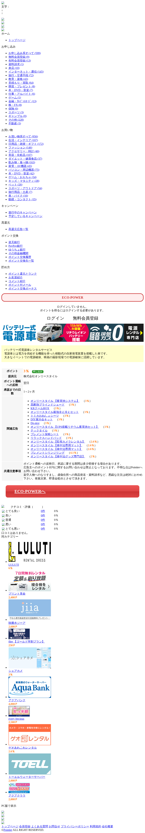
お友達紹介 (15, 277)
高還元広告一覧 (18, 229)
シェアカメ (15, 670)
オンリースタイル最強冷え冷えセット (55, 412)
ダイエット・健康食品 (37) (25, 158)
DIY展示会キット (42, 419)
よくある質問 (39, 826)
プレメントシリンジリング (48, 452)
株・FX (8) (15, 104)
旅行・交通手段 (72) (21, 75)
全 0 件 (37, 506)
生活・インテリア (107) (23, 140)
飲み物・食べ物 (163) (21, 162)
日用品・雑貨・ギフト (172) (26, 143)
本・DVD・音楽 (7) (20, 90)
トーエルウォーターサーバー (26, 776)
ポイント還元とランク (22, 273)
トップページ (16, 40)
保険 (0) (13, 108)
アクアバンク (16, 700)
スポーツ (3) (16, 112)
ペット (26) (15, 184)
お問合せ (54, 826)
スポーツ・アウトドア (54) (25, 188)
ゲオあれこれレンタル (22, 747)
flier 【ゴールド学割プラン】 (26, 641)
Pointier (8, 829)
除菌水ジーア (16, 622)
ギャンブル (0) (17, 116)
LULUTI (13, 564)
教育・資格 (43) (18, 79)
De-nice (35, 423)
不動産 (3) (14, 123)
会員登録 (24, 826)
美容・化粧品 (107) (20, 154)
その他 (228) (16, 119)
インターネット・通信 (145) (26, 71)
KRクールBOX (40, 408)
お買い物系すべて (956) (23, 136)
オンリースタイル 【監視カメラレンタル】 (58, 441)
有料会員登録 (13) (19, 60)
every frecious (16, 718)
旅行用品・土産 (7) (20, 191)
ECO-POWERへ (30, 491)
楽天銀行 (14, 242)
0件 (43, 511)
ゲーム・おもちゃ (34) (22, 177)
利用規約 (95, 826)
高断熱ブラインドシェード (48, 404)
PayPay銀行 (15, 245)
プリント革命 (16, 593)
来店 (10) (13, 67)
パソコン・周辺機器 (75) (23, 169)
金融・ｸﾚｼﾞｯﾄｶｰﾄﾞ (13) (22, 101)
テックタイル (39, 430)
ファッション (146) (20, 147)
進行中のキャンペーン (22, 212)
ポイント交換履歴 (19, 256)
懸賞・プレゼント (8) (21, 86)
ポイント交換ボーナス (22, 288)
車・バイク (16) (18, 195)
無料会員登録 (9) (18, 56)
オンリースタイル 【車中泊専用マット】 (56, 445)
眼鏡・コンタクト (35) (22, 199)
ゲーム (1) (14, 97)
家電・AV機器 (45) (20, 166)
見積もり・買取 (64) (21, 82)
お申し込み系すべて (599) (24, 53)
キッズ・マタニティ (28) (23, 180)
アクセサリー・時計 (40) (23, 151)
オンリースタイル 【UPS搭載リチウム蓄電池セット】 (65, 426)
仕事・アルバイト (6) (21, 93)
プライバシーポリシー (75, 826)
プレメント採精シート (45, 434)
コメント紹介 (16, 281)
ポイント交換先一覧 (21, 260)
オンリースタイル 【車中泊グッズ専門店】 (58, 456)
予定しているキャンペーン (25, 216)
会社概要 (107, 826)
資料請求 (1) (16, 64)
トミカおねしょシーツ (45, 415)
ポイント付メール (19, 284)
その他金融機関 (18, 253)
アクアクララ (16, 795)
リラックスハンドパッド (46, 437)
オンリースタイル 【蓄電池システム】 (55, 400)
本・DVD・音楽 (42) (21, 173)
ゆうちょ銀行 (16, 249)
